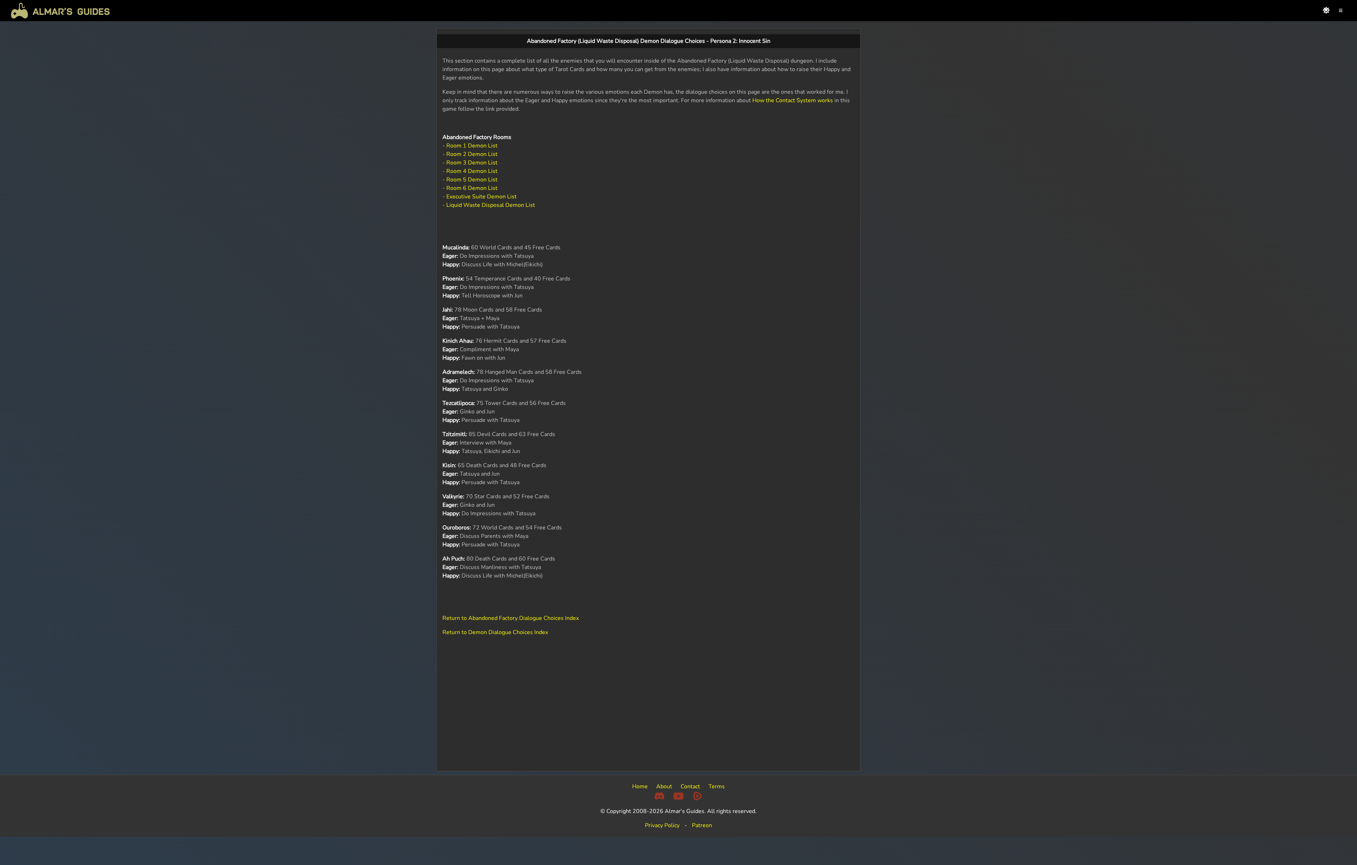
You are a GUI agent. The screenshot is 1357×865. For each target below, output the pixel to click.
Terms (717, 786)
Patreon (702, 825)
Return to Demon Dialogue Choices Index (495, 632)
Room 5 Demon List (472, 180)
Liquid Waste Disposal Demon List (490, 205)
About (664, 786)
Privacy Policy (662, 825)
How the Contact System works (792, 100)
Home (640, 786)
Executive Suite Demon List (481, 197)
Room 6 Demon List (472, 188)
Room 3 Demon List (472, 163)
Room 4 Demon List (472, 171)
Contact (690, 786)
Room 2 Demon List (472, 154)
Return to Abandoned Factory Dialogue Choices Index (510, 618)
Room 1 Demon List (472, 146)
